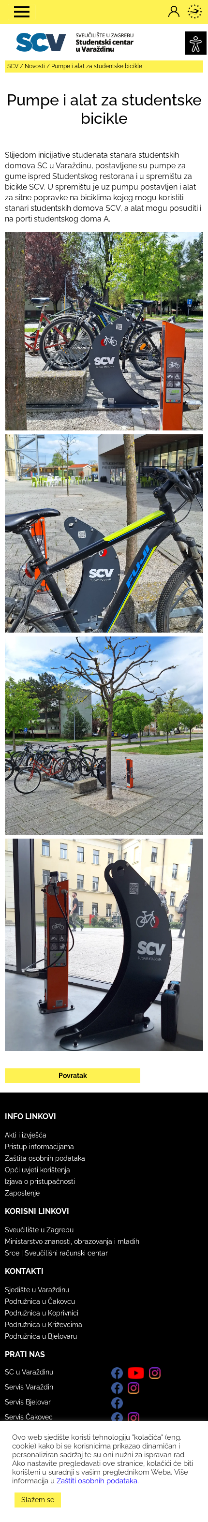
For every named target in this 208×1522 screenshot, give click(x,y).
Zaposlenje (22, 1193)
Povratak (73, 1075)
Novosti (35, 66)
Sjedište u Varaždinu (37, 1290)
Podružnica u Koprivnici (41, 1313)
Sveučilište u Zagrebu (39, 1230)
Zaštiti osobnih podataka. (98, 1481)
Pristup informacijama (39, 1147)
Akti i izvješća (25, 1135)
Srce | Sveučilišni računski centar (56, 1253)
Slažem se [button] (37, 1500)
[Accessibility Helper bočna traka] (196, 43)
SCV (12, 66)
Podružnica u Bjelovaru (41, 1336)
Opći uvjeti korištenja (37, 1170)
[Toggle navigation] (22, 12)
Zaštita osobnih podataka (45, 1158)
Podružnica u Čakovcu (40, 1301)
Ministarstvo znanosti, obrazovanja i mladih (72, 1241)
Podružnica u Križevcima (43, 1325)
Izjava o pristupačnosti (40, 1181)
